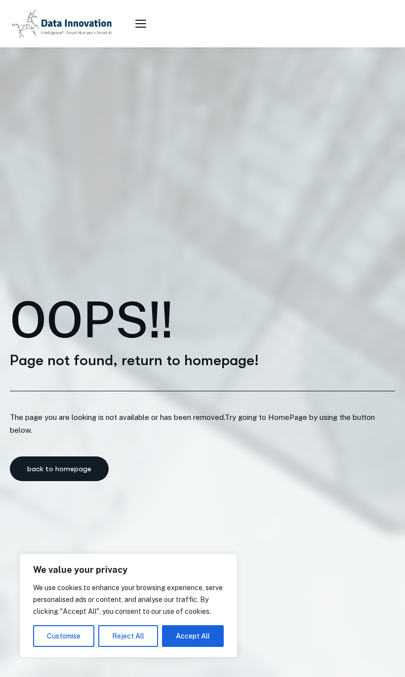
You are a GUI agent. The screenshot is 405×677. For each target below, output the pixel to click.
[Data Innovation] (62, 23)
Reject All (128, 636)
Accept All (193, 636)
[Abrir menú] (142, 24)
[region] (128, 605)
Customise (64, 636)
